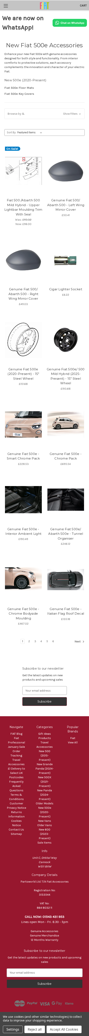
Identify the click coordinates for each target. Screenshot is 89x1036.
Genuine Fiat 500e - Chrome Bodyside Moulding (23, 613)
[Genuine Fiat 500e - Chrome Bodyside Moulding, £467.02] (23, 579)
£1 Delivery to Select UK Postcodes (16, 773)
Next (78, 641)
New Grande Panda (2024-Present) (44, 768)
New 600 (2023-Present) (45, 834)
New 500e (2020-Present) (44, 812)
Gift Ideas (44, 734)
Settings (12, 1029)
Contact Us (16, 829)
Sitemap (16, 834)
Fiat (72, 738)
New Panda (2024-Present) (44, 795)
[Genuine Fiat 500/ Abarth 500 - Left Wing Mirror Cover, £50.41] (65, 171)
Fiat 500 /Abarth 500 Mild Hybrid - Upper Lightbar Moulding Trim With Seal (23, 207)
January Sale (16, 747)
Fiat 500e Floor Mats (19, 88)
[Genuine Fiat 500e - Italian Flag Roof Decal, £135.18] (65, 579)
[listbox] (30, 132)
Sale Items (44, 842)
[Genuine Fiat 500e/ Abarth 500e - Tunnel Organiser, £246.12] (65, 499)
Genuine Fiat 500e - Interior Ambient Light (23, 531)
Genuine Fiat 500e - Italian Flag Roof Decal (65, 611)
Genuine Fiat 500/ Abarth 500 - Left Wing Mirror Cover (65, 205)
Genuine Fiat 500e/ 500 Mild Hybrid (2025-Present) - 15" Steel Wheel (66, 376)
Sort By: (11, 132)
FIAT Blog (16, 734)
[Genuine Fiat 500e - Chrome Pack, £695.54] (65, 424)
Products (44, 738)
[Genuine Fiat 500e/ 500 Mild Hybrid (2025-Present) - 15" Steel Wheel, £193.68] (65, 340)
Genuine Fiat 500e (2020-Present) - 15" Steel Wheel (23, 374)
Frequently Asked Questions (16, 786)
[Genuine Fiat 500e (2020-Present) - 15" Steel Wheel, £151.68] (23, 340)
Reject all (35, 1029)
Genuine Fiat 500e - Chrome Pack (66, 456)
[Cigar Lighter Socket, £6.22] (65, 260)
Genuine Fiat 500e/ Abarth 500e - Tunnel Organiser (65, 533)
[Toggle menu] (5, 5)
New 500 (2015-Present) (45, 755)
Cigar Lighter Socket (65, 289)
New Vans (44, 821)
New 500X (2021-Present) (44, 782)
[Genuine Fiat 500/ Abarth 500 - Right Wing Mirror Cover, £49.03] (23, 260)
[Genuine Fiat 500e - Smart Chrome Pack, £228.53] (23, 424)
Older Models (44, 803)
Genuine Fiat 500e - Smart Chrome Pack (23, 456)
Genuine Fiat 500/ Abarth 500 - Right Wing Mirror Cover (23, 293)
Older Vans (44, 825)
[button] (44, 113)
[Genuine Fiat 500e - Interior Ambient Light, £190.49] (23, 499)
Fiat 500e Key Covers (19, 94)
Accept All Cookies (64, 1029)
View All (73, 742)
